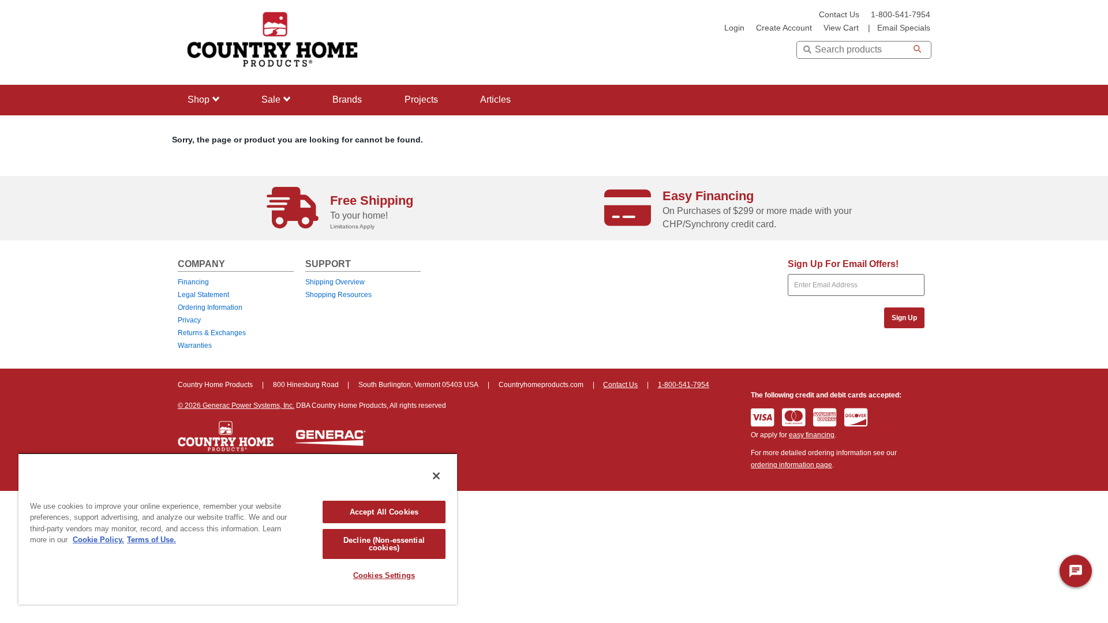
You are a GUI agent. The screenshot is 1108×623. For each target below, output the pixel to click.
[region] (237, 529)
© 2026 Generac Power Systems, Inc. (236, 405)
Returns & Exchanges (212, 333)
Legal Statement (203, 295)
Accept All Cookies (384, 512)
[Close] (436, 476)
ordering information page (791, 465)
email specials (903, 28)
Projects (421, 99)
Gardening (206, 170)
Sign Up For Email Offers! (843, 264)
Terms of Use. (151, 539)
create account (784, 28)
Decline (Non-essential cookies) (384, 544)
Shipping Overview (335, 282)
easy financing (811, 435)
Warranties (195, 345)
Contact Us (839, 14)
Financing (193, 282)
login (734, 28)
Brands (347, 99)
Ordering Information (210, 307)
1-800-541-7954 (900, 14)
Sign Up (904, 318)
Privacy (189, 320)
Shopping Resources (338, 295)
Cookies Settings (384, 575)
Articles (495, 99)
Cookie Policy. (98, 539)
